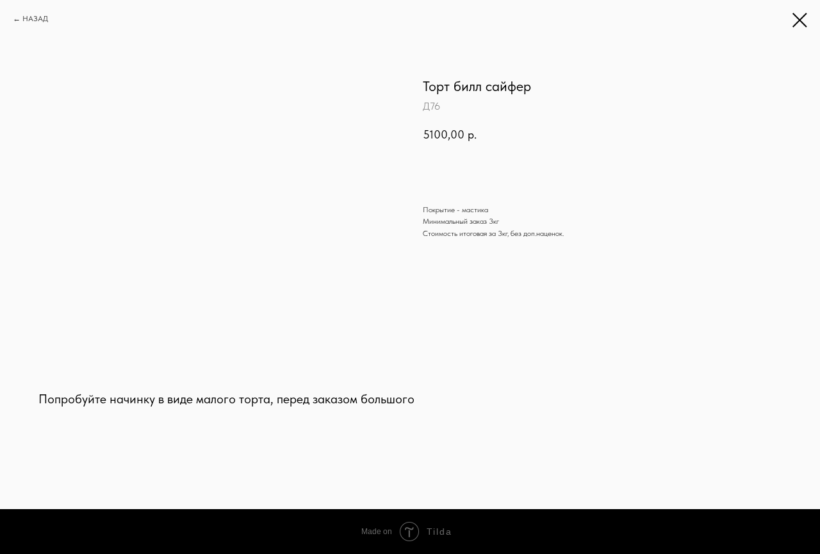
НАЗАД (35, 18)
